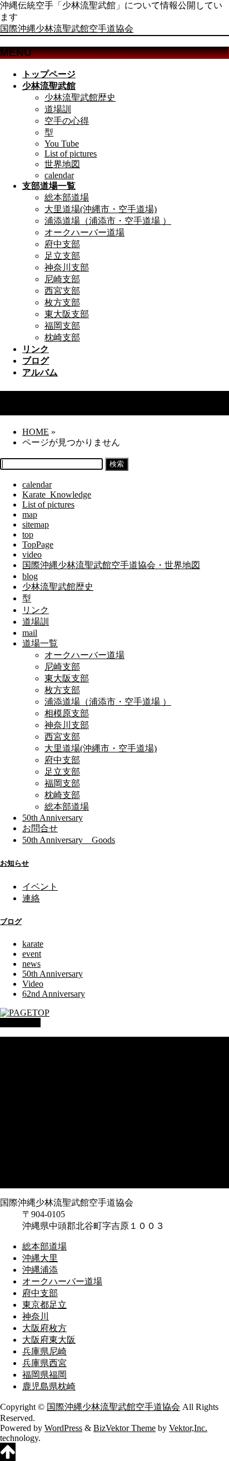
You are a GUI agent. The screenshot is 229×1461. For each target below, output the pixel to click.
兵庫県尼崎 (44, 1147)
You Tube (61, 143)
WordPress (63, 1428)
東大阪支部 (66, 314)
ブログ (11, 921)
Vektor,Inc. (188, 1428)
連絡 (31, 898)
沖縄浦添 (40, 1065)
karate (32, 943)
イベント (40, 886)
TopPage (37, 544)
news (31, 963)
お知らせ (14, 863)
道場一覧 (40, 643)
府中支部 (62, 244)
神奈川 (35, 1112)
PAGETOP (20, 1022)
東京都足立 (44, 1100)
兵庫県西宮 (44, 1158)
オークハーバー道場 (84, 232)
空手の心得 (66, 120)
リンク (35, 610)
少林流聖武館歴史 (80, 97)
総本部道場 (66, 197)
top (27, 534)
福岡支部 (62, 325)
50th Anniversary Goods (68, 840)
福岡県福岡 (44, 1170)
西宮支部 (62, 290)
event (31, 953)
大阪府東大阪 (49, 1135)
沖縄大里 (40, 1053)
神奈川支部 (66, 267)
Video (32, 983)
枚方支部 (62, 302)
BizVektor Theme (124, 1428)
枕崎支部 (62, 337)
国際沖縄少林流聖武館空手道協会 (66, 28)
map (29, 514)
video (32, 554)
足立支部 (62, 255)
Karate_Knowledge (56, 494)
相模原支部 (66, 713)
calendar (59, 175)
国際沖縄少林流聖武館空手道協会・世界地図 (111, 565)
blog (30, 576)
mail (29, 632)
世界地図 (62, 164)
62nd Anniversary (53, 993)
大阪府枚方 (44, 1123)
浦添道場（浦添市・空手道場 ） (107, 220)
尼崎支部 (62, 279)
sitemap (35, 524)
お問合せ (40, 828)
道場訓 (57, 109)
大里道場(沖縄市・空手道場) (100, 209)
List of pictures (70, 153)
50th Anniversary (52, 817)
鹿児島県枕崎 (49, 1182)
